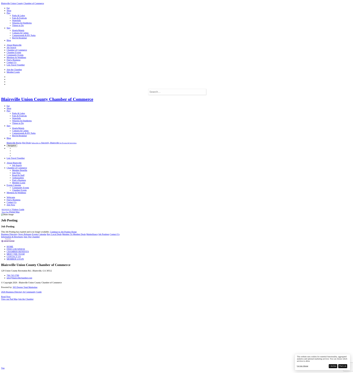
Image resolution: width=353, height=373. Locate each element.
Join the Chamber (14, 69)
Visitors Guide (13, 209)
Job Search (11, 47)
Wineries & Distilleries (22, 23)
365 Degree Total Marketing (25, 287)
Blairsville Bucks (14, 143)
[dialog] (322, 362)
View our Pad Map (9, 299)
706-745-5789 (13, 275)
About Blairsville (14, 45)
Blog (9, 40)
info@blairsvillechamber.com (19, 278)
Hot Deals (26, 143)
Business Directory (9, 234)
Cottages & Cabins (20, 33)
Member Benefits (19, 170)
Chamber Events (14, 52)
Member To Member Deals (74, 234)
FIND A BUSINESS (16, 249)
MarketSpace (92, 234)
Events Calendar (14, 185)
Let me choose (302, 366)
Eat (8, 8)
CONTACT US (14, 256)
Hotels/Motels (18, 30)
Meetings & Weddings (16, 57)
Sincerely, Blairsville (54, 143)
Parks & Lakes (18, 15)
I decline (333, 366)
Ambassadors (18, 178)
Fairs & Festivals (19, 18)
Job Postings (103, 234)
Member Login (13, 72)
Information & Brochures (12, 237)
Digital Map (11, 212)
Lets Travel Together (16, 65)
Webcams (11, 197)
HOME (10, 246)
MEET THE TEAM (16, 254)
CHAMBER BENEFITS (18, 251)
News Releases (24, 234)
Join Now (16, 173)
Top (3, 368)
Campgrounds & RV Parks (24, 35)
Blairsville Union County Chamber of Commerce (22, 3)
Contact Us (11, 62)
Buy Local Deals (54, 234)
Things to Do (18, 25)
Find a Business (13, 60)
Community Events (15, 55)
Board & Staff (18, 175)
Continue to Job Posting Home (63, 232)
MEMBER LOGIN (15, 259)
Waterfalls (16, 20)
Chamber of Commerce (17, 50)
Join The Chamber (32, 237)
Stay (8, 28)
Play (8, 13)
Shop (9, 10)
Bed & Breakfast (19, 38)
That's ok (342, 366)
